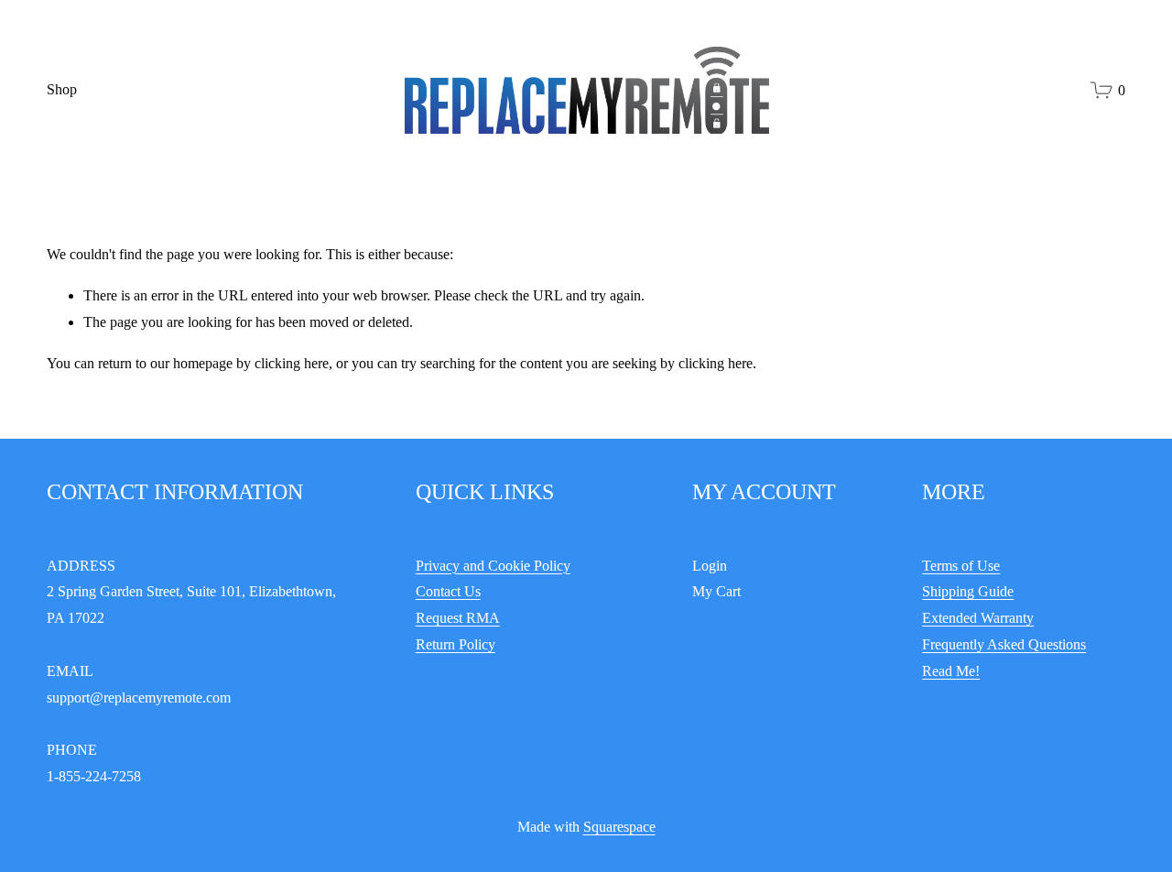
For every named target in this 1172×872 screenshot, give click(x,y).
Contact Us (448, 591)
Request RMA (458, 618)
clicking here (292, 363)
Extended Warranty (978, 618)
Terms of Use (961, 565)
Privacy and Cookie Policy (493, 565)
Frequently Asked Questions (1004, 644)
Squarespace (619, 826)
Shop (62, 89)
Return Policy (455, 644)
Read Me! (951, 671)
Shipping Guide (968, 591)
